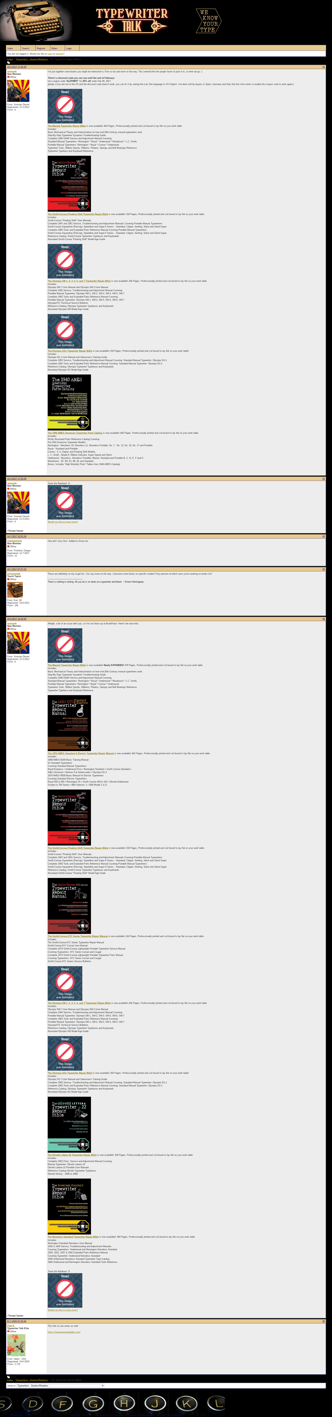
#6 (323, 1321)
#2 (323, 478)
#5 (323, 619)
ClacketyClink (14, 541)
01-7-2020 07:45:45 (16, 1321)
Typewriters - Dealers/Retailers (32, 59)
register (59, 53)
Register (41, 48)
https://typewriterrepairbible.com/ (64, 1332)
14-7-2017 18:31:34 (16, 536)
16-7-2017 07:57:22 (16, 569)
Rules (54, 48)
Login (69, 48)
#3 (323, 536)
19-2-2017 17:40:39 (16, 67)
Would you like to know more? (63, 522)
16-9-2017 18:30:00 (16, 619)
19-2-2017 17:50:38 (16, 478)
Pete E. (11, 1325)
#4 (323, 569)
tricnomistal (13, 573)
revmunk (12, 71)
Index (10, 48)
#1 (323, 67)
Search (25, 48)
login (50, 53)
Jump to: (12, 1385)
